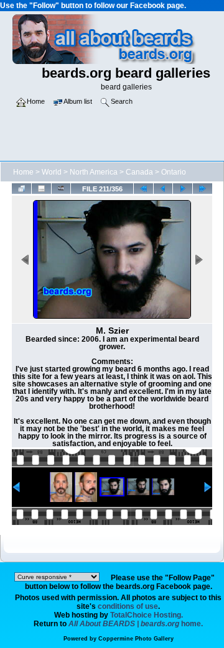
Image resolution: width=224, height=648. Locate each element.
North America (94, 172)
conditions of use (128, 606)
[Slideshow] (61, 188)
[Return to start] (143, 188)
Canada (139, 172)
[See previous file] (163, 188)
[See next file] (182, 188)
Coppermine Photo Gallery (136, 639)
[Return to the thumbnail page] (21, 188)
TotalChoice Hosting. (146, 615)
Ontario (173, 172)
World (52, 172)
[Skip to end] (202, 188)
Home (23, 172)
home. (135, 623)
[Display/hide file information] (41, 188)
